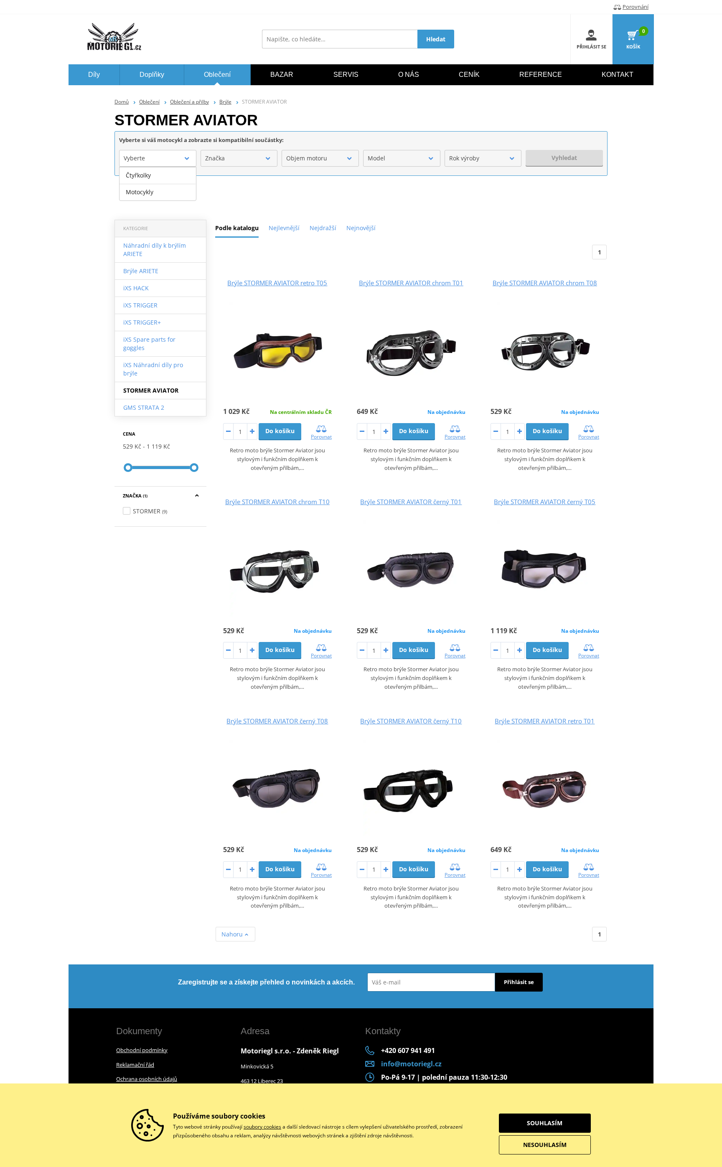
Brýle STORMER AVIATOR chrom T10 (277, 501)
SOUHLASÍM (544, 1123)
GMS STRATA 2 (143, 407)
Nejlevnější (284, 228)
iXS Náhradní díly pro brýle (153, 369)
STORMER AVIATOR (150, 390)
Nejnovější (361, 228)
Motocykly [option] (139, 192)
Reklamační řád (135, 1064)
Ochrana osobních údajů (146, 1079)
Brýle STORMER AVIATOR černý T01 (411, 501)
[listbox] (157, 184)
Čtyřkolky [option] (138, 175)
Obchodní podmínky (142, 1050)
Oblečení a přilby (189, 101)
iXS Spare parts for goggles (149, 343)
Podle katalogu (237, 228)
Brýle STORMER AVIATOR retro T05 (277, 283)
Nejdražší (323, 228)
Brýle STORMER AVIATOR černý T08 (277, 721)
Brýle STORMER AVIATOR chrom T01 (411, 283)
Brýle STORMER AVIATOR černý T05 (544, 501)
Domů (121, 101)
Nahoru (232, 934)
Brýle (225, 101)
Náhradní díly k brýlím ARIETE (154, 249)
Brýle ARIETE (140, 271)
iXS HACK (136, 288)
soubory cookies (262, 1126)
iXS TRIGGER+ (142, 322)
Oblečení (149, 101)
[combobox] (157, 158)
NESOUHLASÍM (545, 1145)
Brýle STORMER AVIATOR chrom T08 (545, 283)
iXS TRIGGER (140, 305)
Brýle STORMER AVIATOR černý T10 (411, 721)
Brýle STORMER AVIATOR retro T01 (545, 721)
